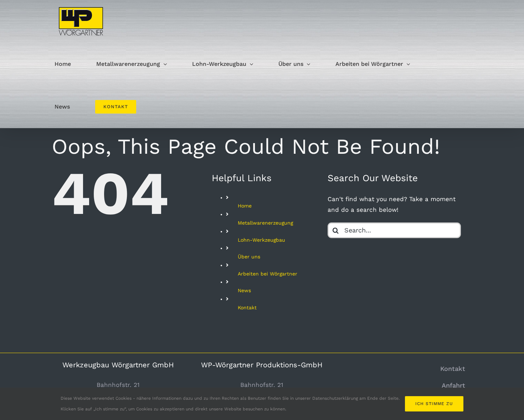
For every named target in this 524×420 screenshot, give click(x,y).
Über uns (249, 256)
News (244, 290)
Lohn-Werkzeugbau (261, 240)
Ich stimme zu (434, 403)
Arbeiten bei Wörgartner (267, 274)
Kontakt (247, 307)
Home (245, 206)
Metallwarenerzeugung (265, 223)
